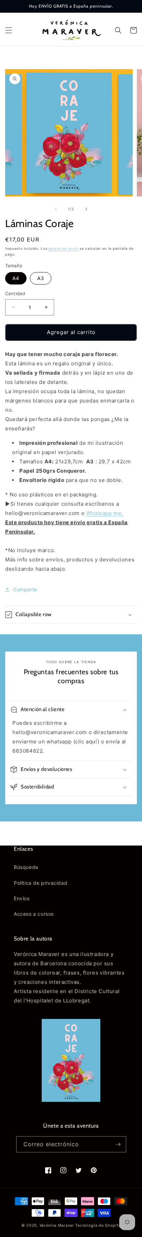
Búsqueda (26, 867)
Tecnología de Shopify (98, 1225)
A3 (40, 278)
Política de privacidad (40, 883)
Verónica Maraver (57, 1225)
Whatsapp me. (104, 513)
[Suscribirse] (118, 1144)
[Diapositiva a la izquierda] (55, 209)
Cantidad (15, 293)
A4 (15, 278)
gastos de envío (64, 248)
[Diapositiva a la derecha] (86, 209)
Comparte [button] (25, 589)
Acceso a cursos (34, 914)
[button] (8, 30)
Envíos (22, 898)
